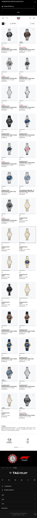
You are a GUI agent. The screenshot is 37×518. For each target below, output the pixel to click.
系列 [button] (3, 495)
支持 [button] (3, 503)
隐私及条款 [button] (5, 508)
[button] (30, 18)
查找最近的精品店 (9, 490)
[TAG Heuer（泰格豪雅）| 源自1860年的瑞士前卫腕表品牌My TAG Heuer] (18, 472)
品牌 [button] (3, 499)
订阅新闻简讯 (7, 486)
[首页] (18, 18)
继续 (22, 12)
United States (8, 6)
